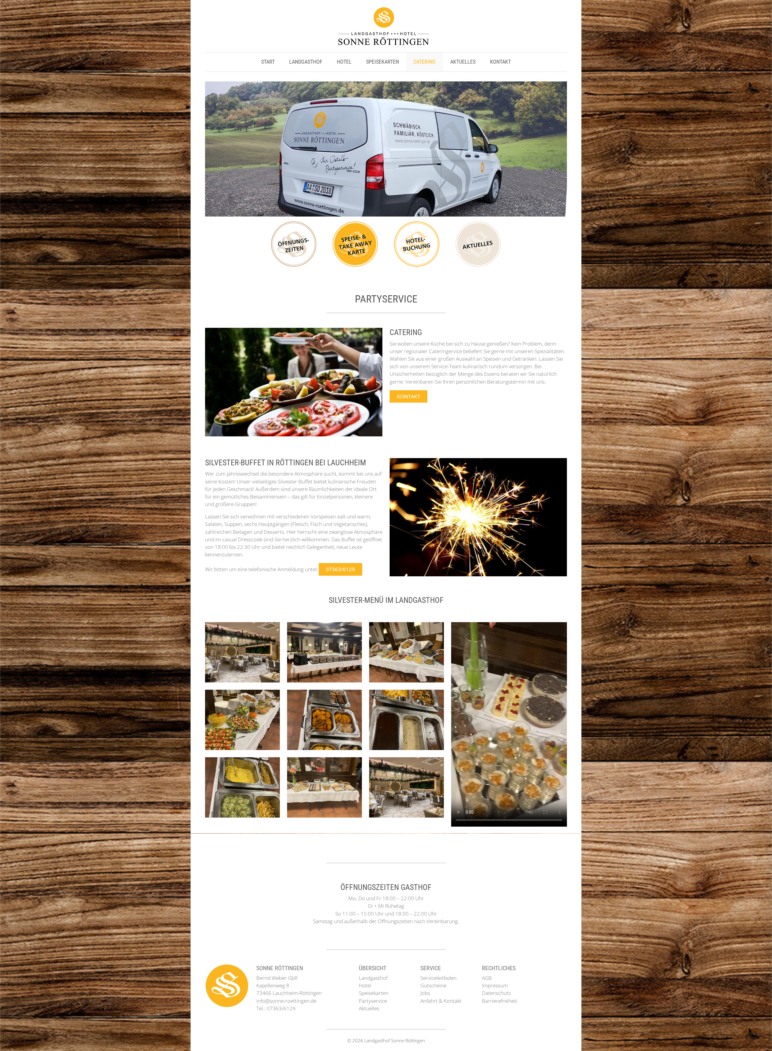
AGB (487, 977)
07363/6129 (340, 569)
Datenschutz (496, 992)
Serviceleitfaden (438, 977)
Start (268, 62)
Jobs (425, 992)
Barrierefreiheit (499, 1000)
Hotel (344, 62)
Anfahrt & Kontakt (440, 1000)
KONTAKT (408, 396)
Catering (424, 62)
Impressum (495, 985)
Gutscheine (433, 985)
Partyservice (373, 1000)
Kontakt (500, 62)
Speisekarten (382, 62)
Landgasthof (305, 62)
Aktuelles (463, 62)
